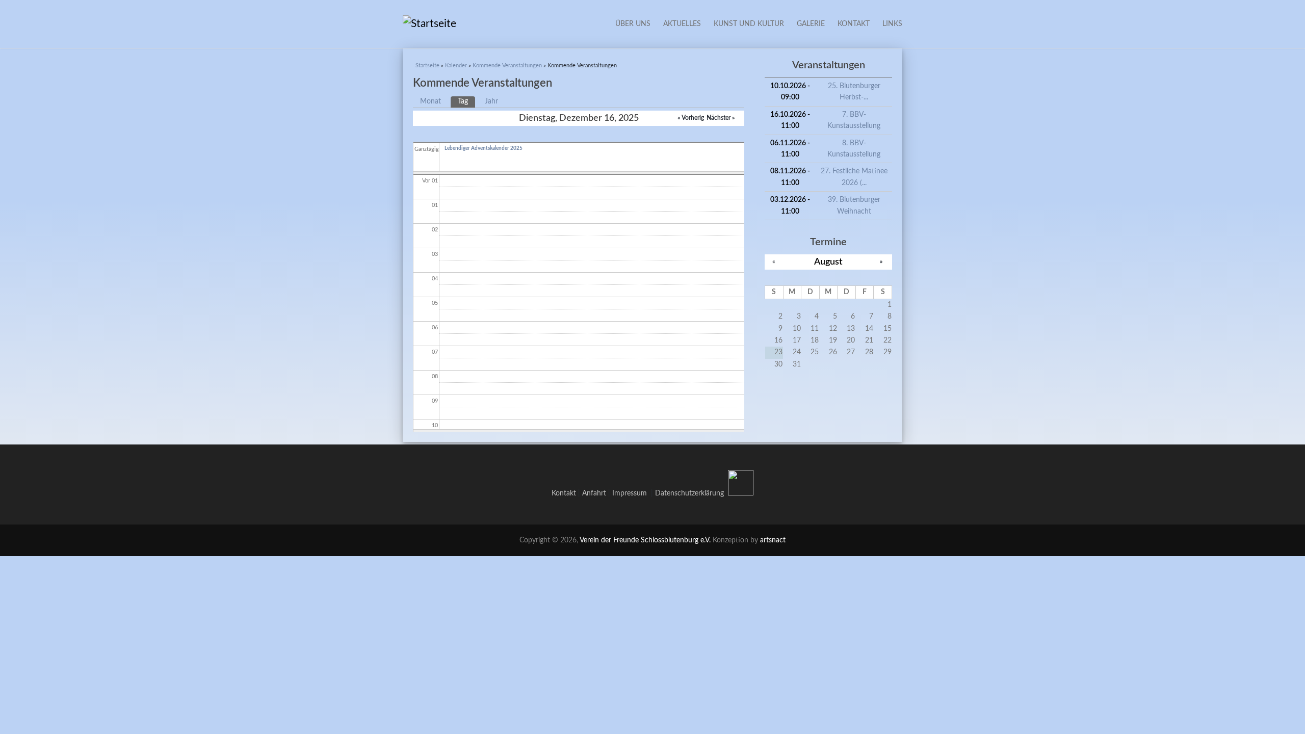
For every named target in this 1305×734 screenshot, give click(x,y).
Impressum (631, 493)
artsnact (773, 540)
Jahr (491, 101)
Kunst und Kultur (749, 24)
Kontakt (854, 24)
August (828, 262)
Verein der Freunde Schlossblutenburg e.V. (645, 540)
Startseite (427, 65)
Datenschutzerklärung (689, 493)
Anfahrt (594, 493)
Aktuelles (682, 24)
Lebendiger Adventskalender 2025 (484, 148)
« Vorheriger (693, 118)
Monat (430, 101)
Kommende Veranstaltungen (507, 65)
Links (892, 24)
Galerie (811, 24)
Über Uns (632, 24)
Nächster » (721, 118)
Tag (466, 101)
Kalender (456, 65)
